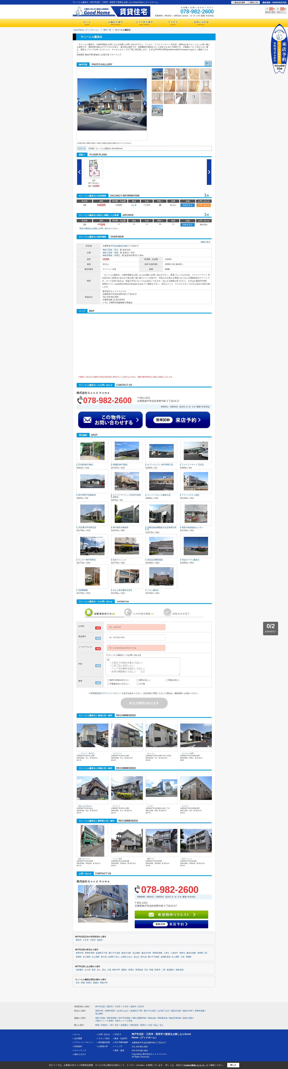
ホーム (77, 1034)
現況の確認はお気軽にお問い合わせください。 (99, 228)
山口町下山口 (163, 1011)
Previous (79, 103)
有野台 (182, 953)
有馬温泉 (139, 970)
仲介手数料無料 (121, 1042)
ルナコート (116, 806)
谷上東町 (175, 957)
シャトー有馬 (117, 859)
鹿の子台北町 (114, 953)
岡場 (116, 253)
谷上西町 (87, 957)
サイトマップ (80, 1050)
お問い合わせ (204, 205)
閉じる (233, 1065)
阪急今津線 (188, 1018)
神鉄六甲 (116, 970)
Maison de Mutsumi (85, 806)
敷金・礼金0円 (120, 1038)
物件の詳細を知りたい (119, 680)
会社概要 (78, 1038)
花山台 (137, 957)
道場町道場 (165, 957)
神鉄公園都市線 (139, 1018)
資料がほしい (145, 680)
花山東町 (136, 953)
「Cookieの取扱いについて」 (194, 1065)
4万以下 (117, 1034)
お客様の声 (103, 1046)
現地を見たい (174, 680)
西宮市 (79, 940)
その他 (142, 684)
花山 (104, 970)
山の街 (88, 970)
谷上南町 (96, 957)
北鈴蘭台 (80, 970)
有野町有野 (89, 953)
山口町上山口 (122, 1011)
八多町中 (174, 953)
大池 (109, 970)
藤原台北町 (126, 953)
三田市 (93, 940)
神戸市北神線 (124, 1018)
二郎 (163, 970)
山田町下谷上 (114, 957)
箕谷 (94, 970)
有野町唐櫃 (157, 953)
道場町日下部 (101, 953)
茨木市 (141, 1006)
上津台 (166, 953)
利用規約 (94, 693)
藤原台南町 (123, 246)
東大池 (104, 957)
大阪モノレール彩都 (104, 1021)
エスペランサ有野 (188, 753)
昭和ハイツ (151, 859)
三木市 (86, 940)
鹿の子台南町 (153, 957)
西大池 (144, 957)
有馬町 (79, 957)
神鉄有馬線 (107, 255)
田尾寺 (157, 970)
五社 (116, 250)
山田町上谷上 (126, 957)
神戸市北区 (113, 246)
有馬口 (117, 255)
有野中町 (80, 953)
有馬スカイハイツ (84, 859)
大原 (182, 957)
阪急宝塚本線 (175, 1018)
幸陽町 (189, 957)
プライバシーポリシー (112, 693)
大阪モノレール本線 (123, 1021)
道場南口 (170, 970)
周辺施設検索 (104, 1042)
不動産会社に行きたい (119, 684)
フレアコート (117, 753)
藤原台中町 (146, 953)
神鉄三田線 (107, 250)
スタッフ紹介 (104, 1038)
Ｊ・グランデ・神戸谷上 (86, 753)
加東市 (100, 940)
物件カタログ (80, 1054)
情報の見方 (205, 242)
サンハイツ (151, 753)
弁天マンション (187, 859)
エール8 (150, 806)
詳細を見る (187, 205)
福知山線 (152, 1018)
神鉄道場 (179, 970)
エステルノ (185, 806)
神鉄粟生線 (162, 1018)
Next (145, 103)
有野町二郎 (202, 953)
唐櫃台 (124, 970)
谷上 (99, 970)
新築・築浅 (119, 1050)
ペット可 (118, 1046)
